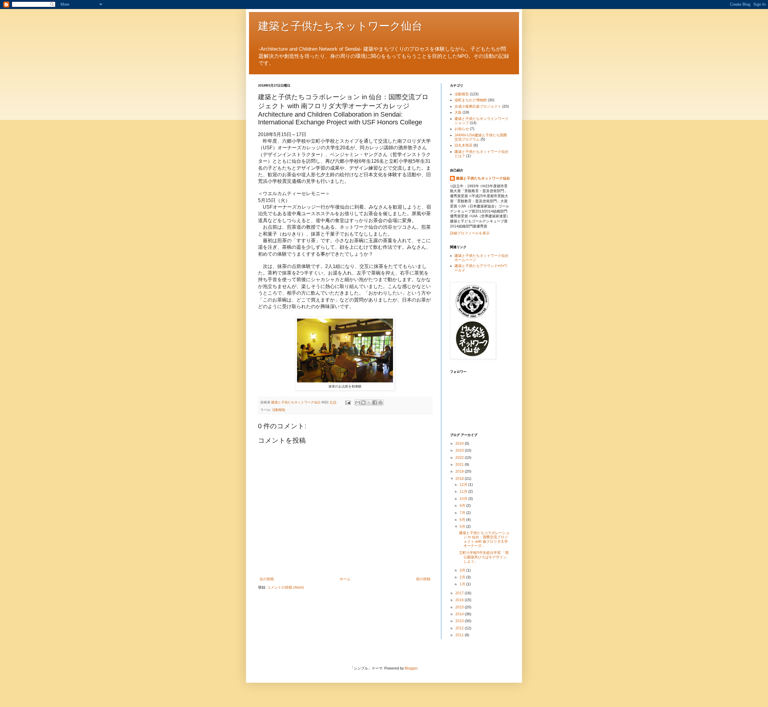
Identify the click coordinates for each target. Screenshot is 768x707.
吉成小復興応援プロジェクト (477, 106)
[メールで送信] (358, 402)
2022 (460, 458)
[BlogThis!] (363, 402)
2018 (460, 479)
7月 (463, 513)
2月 (463, 577)
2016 (460, 600)
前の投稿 (423, 579)
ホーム (345, 579)
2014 (460, 614)
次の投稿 (267, 579)
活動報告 (278, 409)
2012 (460, 628)
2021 (460, 464)
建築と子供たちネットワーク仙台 (340, 25)
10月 (464, 499)
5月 (463, 526)
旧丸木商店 (463, 145)
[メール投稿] (348, 402)
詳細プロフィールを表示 (470, 233)
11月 (464, 491)
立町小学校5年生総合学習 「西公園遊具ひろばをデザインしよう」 (484, 557)
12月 (464, 485)
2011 (460, 635)
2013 (460, 621)
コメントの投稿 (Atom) (285, 587)
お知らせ (461, 129)
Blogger (411, 668)
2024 (460, 443)
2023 (460, 450)
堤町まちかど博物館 (470, 100)
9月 (463, 506)
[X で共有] (369, 402)
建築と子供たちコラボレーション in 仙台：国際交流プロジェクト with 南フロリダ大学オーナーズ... (484, 539)
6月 (463, 520)
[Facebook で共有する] (375, 402)
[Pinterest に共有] (380, 402)
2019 (460, 471)
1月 (463, 584)
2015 (460, 607)
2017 (460, 593)
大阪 (458, 112)
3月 (463, 570)
